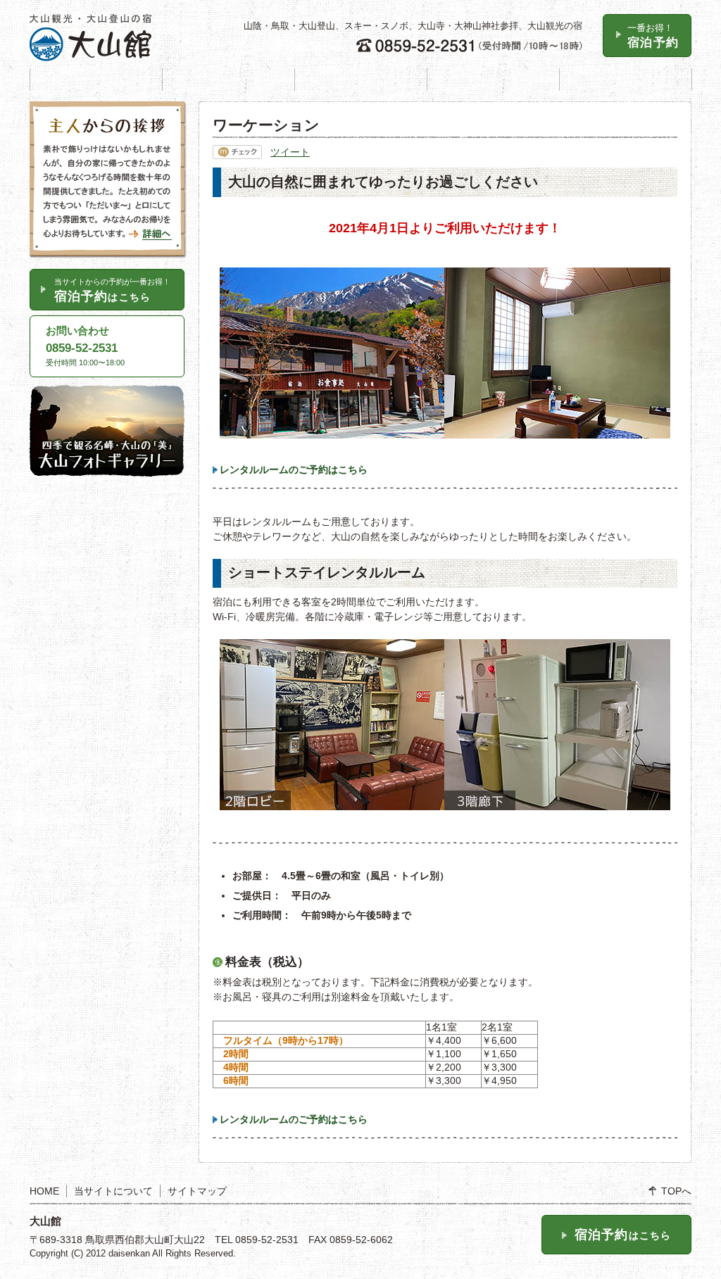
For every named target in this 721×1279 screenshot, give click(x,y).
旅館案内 (228, 79)
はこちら (112, 290)
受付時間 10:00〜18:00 (85, 346)
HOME (96, 79)
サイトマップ (197, 1191)
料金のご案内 (361, 79)
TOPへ (676, 1191)
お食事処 (493, 79)
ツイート (290, 152)
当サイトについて (113, 1191)
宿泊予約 (653, 36)
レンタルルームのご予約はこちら (294, 469)
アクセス (625, 79)
